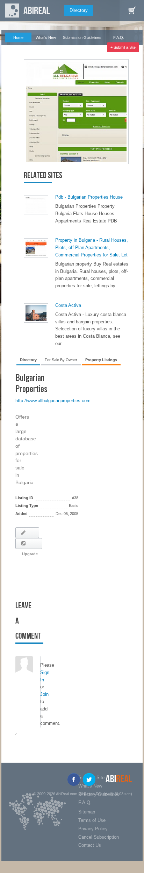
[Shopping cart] (132, 10)
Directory (79, 10)
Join (44, 694)
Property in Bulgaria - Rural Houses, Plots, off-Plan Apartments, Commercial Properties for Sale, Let (91, 247)
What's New (46, 37)
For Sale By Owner (61, 360)
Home (18, 37)
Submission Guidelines (82, 37)
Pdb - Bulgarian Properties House (89, 197)
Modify (27, 532)
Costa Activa (68, 305)
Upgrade (28, 543)
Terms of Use (92, 820)
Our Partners (15, 47)
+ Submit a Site (123, 47)
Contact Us (89, 845)
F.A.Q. (118, 37)
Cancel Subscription (98, 837)
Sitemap (86, 811)
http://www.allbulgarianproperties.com (53, 400)
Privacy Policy (93, 828)
